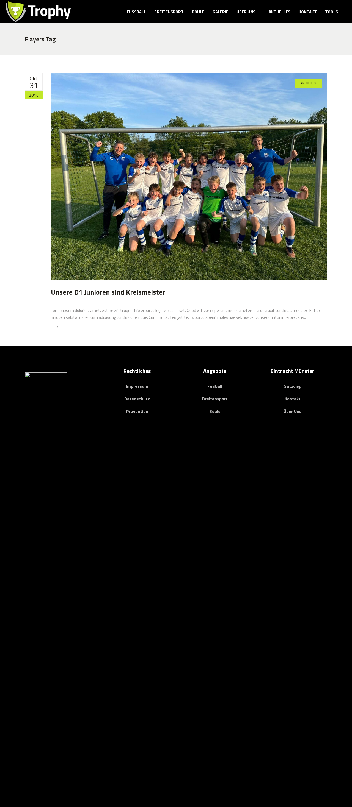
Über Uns (292, 411)
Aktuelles (308, 83)
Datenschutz (137, 398)
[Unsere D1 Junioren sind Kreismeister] (189, 176)
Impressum (137, 386)
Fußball (214, 386)
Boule (215, 411)
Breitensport (215, 398)
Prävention (137, 411)
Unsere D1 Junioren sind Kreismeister (108, 292)
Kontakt (293, 398)
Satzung (292, 386)
